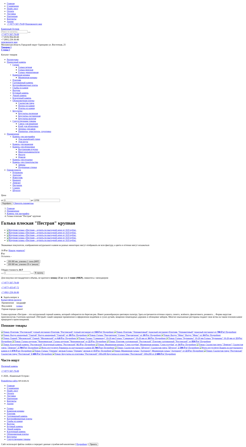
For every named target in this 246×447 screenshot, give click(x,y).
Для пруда (23, 141)
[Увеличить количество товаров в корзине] (32, 273)
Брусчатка (17, 111)
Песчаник (17, 185)
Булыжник (18, 172)
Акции (10, 21)
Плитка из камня (26, 108)
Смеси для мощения (28, 123)
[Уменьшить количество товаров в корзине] (2, 273)
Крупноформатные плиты (25, 85)
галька (19, 306)
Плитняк (17, 80)
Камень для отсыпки (23, 159)
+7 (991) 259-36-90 (10, 292)
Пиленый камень (9, 366)
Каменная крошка (21, 75)
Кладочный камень (22, 98)
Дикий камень (19, 95)
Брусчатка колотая (27, 118)
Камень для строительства (25, 162)
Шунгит (16, 190)
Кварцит (17, 180)
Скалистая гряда (26, 103)
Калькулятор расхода (11, 300)
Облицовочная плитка (23, 100)
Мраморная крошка (27, 77)
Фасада (21, 154)
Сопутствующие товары (24, 121)
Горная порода (14, 170)
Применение (13, 134)
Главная (11, 3)
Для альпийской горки (29, 139)
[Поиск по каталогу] (29, 32)
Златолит (17, 175)
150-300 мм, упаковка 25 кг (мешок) (23, 264)
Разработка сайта (9, 381)
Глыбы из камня (20, 88)
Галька (16, 64)
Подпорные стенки (27, 167)
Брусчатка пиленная (28, 113)
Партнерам (12, 16)
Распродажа (12, 59)
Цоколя (21, 157)
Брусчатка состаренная (29, 116)
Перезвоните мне (33, 24)
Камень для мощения (23, 144)
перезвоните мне (9, 42)
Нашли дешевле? (17, 250)
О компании (13, 6)
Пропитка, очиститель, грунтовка (34, 131)
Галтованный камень (23, 82)
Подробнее (81, 444)
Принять (93, 444)
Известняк (18, 177)
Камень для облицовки (24, 147)
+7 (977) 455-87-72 (10, 287)
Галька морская (25, 70)
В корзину (39, 273)
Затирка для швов (26, 129)
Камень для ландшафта (24, 136)
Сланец (16, 188)
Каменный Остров (10, 29)
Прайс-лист (12, 8)
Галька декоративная (28, 72)
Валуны (16, 90)
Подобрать (7, 203)
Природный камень (16, 62)
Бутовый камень (20, 93)
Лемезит (17, 183)
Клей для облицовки (28, 126)
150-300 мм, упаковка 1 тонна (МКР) (23, 261)
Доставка (11, 14)
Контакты (11, 19)
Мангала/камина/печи (29, 152)
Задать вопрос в (11, 297)
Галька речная (25, 67)
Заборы (21, 165)
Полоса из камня (26, 106)
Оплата (10, 11)
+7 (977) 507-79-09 (16, 24)
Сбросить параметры (23, 203)
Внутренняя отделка (28, 149)
